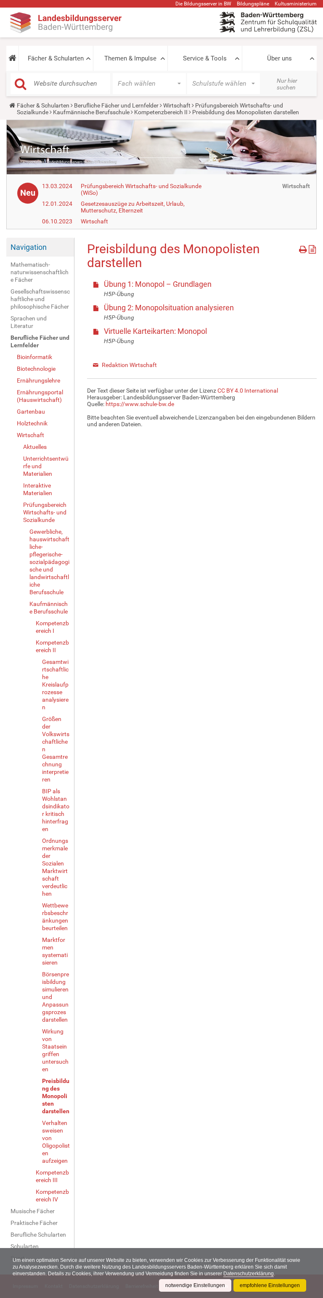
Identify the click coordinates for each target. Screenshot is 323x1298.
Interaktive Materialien (37, 489)
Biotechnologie (36, 368)
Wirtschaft (177, 105)
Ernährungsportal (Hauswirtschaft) (40, 396)
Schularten (25, 1246)
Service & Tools (205, 58)
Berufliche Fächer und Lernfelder (116, 105)
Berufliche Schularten (38, 1234)
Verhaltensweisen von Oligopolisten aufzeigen (56, 1142)
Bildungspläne (253, 4)
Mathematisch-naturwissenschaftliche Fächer (40, 272)
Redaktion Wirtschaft (129, 365)
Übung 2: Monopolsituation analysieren (169, 307)
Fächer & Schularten (56, 58)
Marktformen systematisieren (55, 951)
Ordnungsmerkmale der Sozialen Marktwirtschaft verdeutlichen (55, 867)
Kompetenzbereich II (161, 112)
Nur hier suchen (287, 84)
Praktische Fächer (34, 1222)
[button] (12, 58)
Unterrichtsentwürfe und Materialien (46, 466)
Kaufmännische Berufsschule (91, 112)
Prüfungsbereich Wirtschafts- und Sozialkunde (44, 512)
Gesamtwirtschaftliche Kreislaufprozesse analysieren (55, 684)
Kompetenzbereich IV (52, 1195)
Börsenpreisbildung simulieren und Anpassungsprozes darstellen (55, 997)
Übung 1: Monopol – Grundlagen (158, 284)
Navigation (29, 247)
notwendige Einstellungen (195, 1285)
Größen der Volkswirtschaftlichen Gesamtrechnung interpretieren (55, 749)
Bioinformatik (34, 357)
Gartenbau (31, 411)
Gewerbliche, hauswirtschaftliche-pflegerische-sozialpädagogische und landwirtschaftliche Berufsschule (49, 561)
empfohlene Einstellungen (270, 1285)
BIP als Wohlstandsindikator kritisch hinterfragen (55, 810)
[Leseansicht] (312, 248)
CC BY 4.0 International (247, 390)
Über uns (279, 58)
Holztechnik (32, 423)
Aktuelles (35, 446)
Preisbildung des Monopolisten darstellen (55, 1096)
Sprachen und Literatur (29, 322)
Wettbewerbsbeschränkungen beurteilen (55, 916)
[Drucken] (304, 248)
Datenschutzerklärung (248, 1274)
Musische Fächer (33, 1211)
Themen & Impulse (130, 58)
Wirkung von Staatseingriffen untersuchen (55, 1050)
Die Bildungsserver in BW (203, 4)
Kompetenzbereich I (52, 627)
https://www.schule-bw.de (140, 404)
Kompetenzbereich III (52, 1176)
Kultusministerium (296, 4)
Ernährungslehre (38, 380)
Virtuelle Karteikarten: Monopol (155, 331)
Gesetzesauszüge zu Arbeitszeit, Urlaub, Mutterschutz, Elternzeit (133, 207)
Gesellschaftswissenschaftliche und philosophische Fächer (40, 299)
